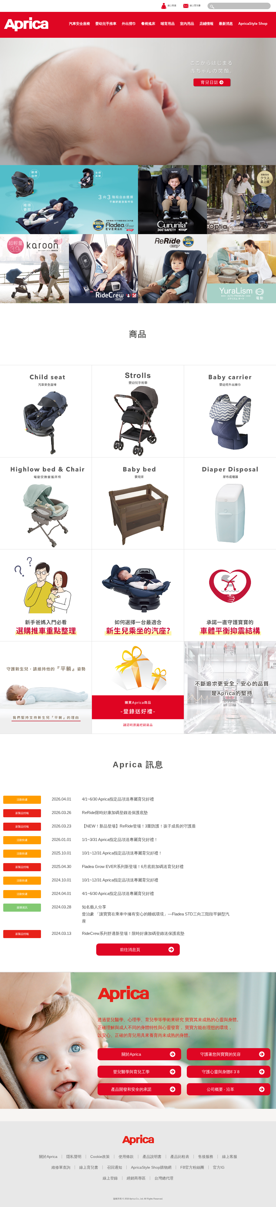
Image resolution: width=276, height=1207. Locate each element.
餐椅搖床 (148, 24)
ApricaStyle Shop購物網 (151, 1167)
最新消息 (226, 24)
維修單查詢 (60, 1167)
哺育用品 (168, 24)
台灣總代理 (163, 1178)
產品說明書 (152, 1156)
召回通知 (114, 1167)
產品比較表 (179, 1156)
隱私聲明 (73, 1156)
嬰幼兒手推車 (105, 24)
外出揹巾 (129, 24)
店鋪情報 (206, 24)
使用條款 (126, 1156)
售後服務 (205, 1156)
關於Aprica (48, 1156)
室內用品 (187, 24)
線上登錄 (110, 1178)
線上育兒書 (88, 1167)
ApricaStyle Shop (252, 24)
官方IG (219, 1167)
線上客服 (229, 1156)
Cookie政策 (100, 1156)
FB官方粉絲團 (192, 1167)
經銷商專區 (136, 1178)
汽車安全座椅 (79, 24)
